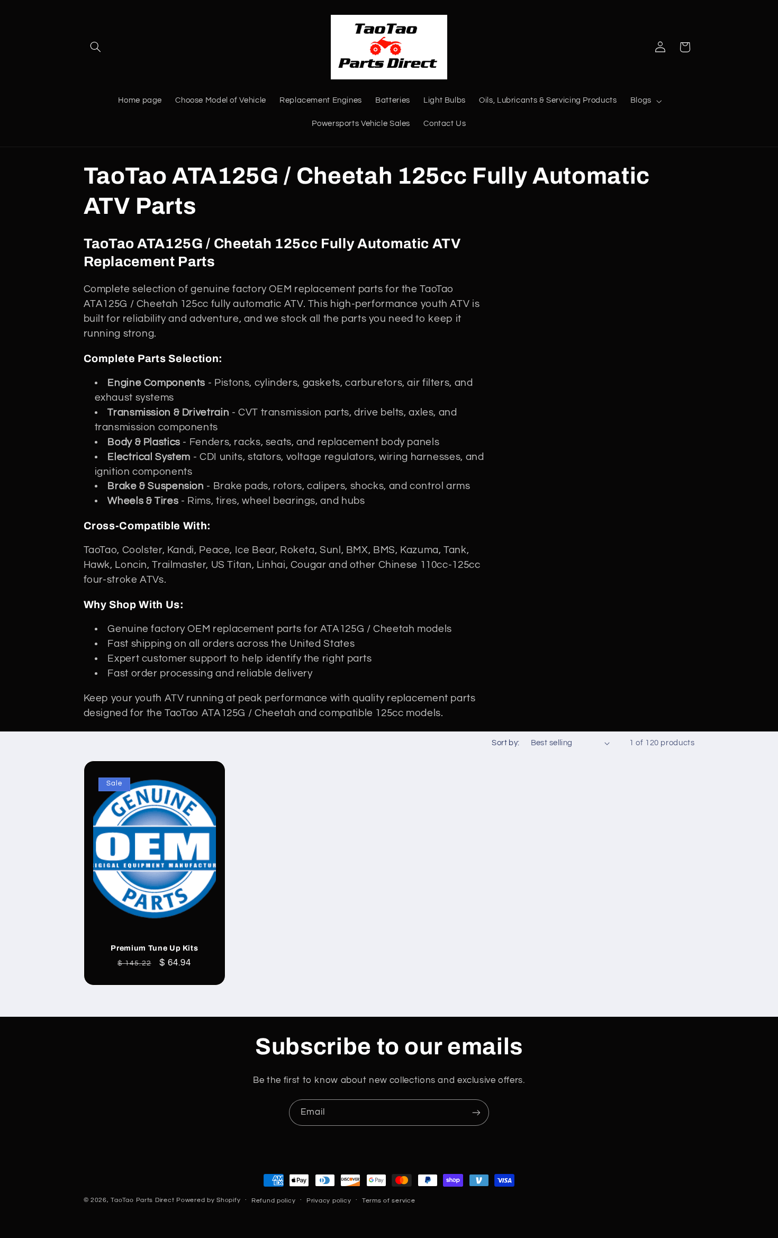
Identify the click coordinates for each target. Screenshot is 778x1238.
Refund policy (273, 1201)
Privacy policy (328, 1201)
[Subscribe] (476, 1112)
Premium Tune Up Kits (154, 947)
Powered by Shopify (208, 1200)
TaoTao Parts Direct (142, 1200)
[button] (96, 47)
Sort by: (505, 743)
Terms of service (388, 1201)
